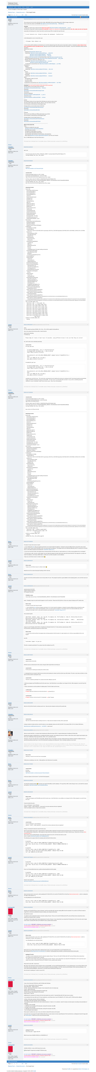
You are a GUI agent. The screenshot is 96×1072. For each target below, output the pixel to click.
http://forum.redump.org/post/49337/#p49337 (39, 135)
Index (15, 7)
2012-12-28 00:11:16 (28, 574)
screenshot (53, 925)
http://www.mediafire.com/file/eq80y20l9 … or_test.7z (34, 94)
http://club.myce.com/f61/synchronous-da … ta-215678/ (35, 726)
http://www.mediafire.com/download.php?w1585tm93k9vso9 (36, 881)
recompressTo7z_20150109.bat (61, 141)
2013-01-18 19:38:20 (28, 817)
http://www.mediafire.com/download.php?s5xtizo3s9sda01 (37, 772)
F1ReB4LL (11, 147)
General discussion (20, 12)
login (77, 15)
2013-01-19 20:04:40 (28, 890)
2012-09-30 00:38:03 (28, 160)
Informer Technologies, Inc (83, 1069)
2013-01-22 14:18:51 (28, 1044)
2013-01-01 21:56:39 (28, 780)
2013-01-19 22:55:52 (28, 907)
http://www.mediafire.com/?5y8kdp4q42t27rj (40, 836)
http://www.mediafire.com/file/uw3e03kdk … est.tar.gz (34, 97)
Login (32, 7)
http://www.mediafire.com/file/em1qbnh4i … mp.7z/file (50, 82)
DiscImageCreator (27, 141)
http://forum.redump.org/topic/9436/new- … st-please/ (41, 75)
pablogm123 (11, 907)
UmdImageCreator (34, 141)
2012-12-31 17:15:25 (28, 750)
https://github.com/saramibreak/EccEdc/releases (34, 107)
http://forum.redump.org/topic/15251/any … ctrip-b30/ (40, 55)
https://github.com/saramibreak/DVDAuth (32, 121)
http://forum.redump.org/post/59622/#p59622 (34, 128)
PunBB (68, 1069)
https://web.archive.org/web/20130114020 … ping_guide (51, 58)
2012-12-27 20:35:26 (28, 392)
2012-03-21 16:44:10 (28, 147)
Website (9, 144)
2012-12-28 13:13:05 (28, 702)
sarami (10, 19)
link (52, 924)
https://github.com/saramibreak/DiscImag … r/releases (35, 87)
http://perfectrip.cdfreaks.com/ (35, 51)
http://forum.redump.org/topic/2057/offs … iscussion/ (41, 61)
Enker (9, 541)
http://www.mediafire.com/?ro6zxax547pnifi (34, 168)
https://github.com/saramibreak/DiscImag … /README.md (52, 23)
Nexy (9, 730)
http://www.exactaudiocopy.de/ (56, 57)
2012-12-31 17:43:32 (28, 764)
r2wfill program (29, 1015)
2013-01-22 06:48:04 (28, 930)
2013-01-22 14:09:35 (28, 1025)
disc (33, 546)
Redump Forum (13, 3)
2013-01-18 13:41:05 (28, 791)
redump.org (10, 7)
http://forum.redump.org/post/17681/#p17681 (39, 62)
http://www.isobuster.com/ (34, 57)
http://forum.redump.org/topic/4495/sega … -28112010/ (42, 53)
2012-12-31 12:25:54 (28, 730)
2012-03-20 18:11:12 (28, 19)
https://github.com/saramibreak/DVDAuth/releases (34, 118)
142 (22, 15)
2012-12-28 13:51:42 (28, 714)
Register (27, 7)
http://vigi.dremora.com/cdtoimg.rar (38, 951)
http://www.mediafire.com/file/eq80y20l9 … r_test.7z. (60, 27)
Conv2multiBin (40, 141)
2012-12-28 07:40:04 (28, 654)
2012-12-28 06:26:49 (28, 585)
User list (19, 7)
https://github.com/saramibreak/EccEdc (32, 110)
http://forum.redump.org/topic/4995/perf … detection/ (40, 54)
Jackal (9, 560)
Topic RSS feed (85, 17)
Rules (23, 7)
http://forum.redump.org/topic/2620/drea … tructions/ (41, 73)
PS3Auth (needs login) (51, 141)
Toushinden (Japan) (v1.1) (49, 549)
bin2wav (45, 141)
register (80, 15)
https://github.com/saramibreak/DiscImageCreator (34, 90)
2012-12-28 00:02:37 (28, 560)
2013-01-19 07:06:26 (28, 857)
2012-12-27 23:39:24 (28, 541)
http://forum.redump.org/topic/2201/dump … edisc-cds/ (42, 69)
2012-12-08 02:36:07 (28, 324)
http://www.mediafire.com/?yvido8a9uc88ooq (38, 785)
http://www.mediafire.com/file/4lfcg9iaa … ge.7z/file (50, 63)
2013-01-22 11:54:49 (28, 980)
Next (26, 15)
